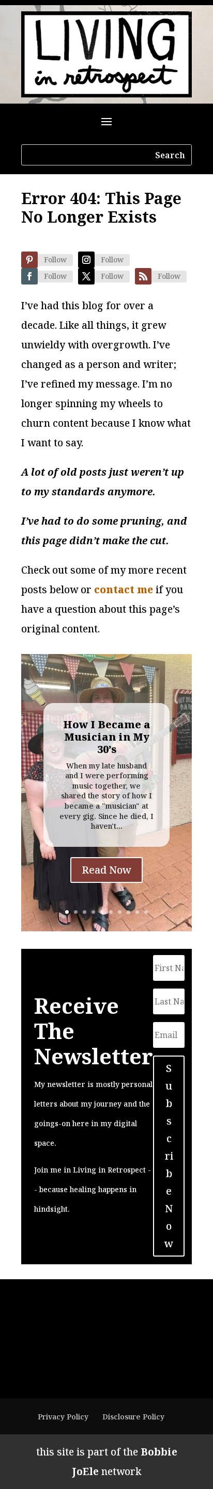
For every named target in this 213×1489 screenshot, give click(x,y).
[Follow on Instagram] (86, 260)
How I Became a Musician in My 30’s (106, 736)
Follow (55, 259)
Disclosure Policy (133, 1416)
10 (146, 912)
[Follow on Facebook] (29, 276)
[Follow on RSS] (143, 276)
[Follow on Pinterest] (29, 260)
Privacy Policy (63, 1416)
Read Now (106, 870)
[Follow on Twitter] (86, 276)
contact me (123, 589)
